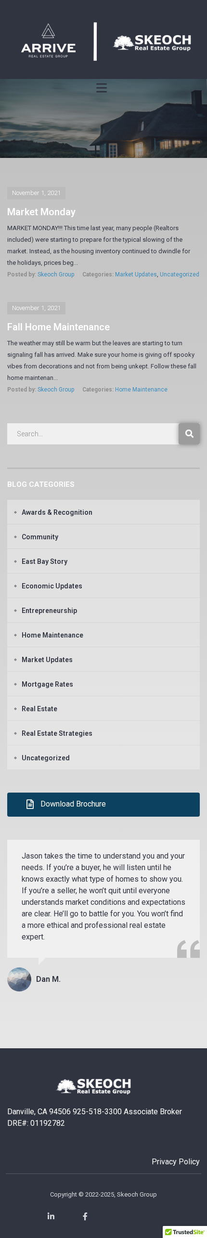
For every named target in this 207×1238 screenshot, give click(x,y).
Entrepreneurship (49, 610)
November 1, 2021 (36, 192)
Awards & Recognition (57, 512)
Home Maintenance (141, 389)
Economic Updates (52, 586)
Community (40, 537)
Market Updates (136, 274)
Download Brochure (73, 803)
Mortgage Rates (47, 684)
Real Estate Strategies (57, 733)
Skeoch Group (56, 274)
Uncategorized (179, 274)
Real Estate (39, 709)
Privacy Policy (176, 1161)
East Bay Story (44, 561)
